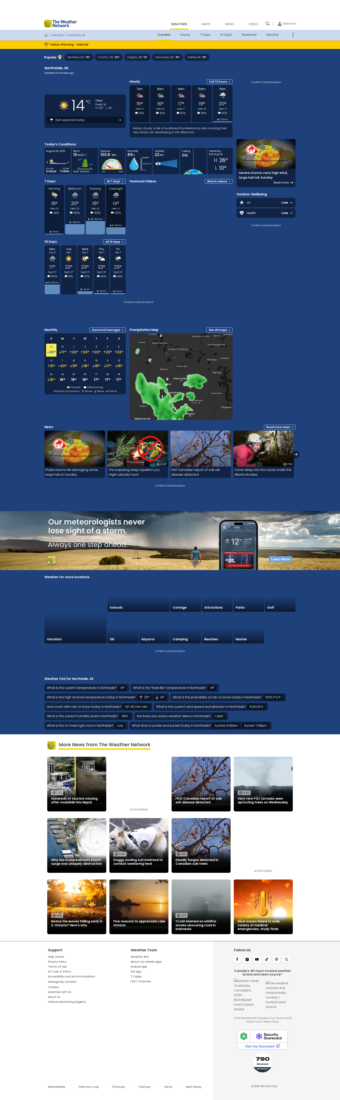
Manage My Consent (62, 982)
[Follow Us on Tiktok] (267, 960)
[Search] (268, 24)
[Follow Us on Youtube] (257, 960)
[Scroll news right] (295, 454)
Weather (58, 35)
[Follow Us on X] (286, 960)
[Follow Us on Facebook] (237, 960)
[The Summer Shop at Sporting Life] (280, 628)
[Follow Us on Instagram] (247, 960)
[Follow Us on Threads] (277, 960)
